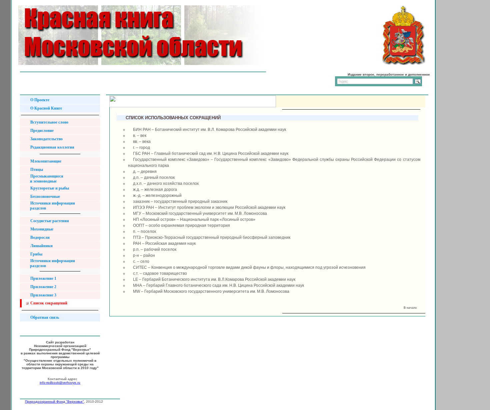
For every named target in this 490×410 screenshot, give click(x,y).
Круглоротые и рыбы (49, 188)
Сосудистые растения (49, 220)
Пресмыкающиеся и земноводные (44, 179)
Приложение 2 (42, 286)
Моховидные (41, 229)
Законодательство (46, 139)
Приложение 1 (42, 278)
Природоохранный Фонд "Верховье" (54, 401)
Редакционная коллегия (51, 147)
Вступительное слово (48, 122)
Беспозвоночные (44, 196)
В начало (411, 307)
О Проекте (39, 100)
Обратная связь (44, 317)
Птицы (36, 169)
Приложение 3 (42, 295)
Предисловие (41, 130)
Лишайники (41, 245)
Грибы (35, 254)
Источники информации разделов (50, 205)
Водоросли (39, 237)
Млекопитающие (45, 161)
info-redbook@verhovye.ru (60, 382)
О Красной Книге (45, 108)
